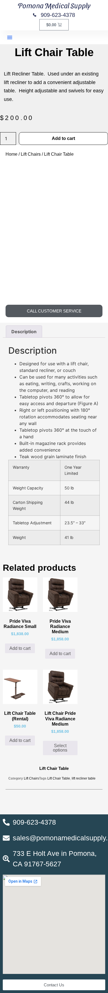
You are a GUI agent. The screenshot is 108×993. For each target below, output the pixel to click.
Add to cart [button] (19, 648)
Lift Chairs (31, 154)
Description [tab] (24, 331)
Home (11, 154)
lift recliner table (84, 778)
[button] (10, 37)
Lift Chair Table (58, 778)
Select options (60, 747)
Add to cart (63, 138)
